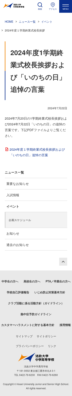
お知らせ (12, 233)
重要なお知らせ (17, 183)
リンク (52, 346)
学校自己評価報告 (18, 292)
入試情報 (12, 195)
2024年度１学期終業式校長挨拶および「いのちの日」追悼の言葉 (37, 152)
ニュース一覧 (14, 172)
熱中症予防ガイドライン (36, 314)
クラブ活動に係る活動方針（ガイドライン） (36, 303)
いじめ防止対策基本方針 (49, 292)
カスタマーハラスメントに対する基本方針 (27, 325)
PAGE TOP (63, 262)
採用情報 (65, 325)
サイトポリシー (46, 336)
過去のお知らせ (17, 244)
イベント (12, 206)
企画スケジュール (20, 220)
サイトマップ (24, 336)
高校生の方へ (32, 281)
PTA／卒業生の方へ (58, 281)
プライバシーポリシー (30, 346)
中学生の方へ (10, 281)
